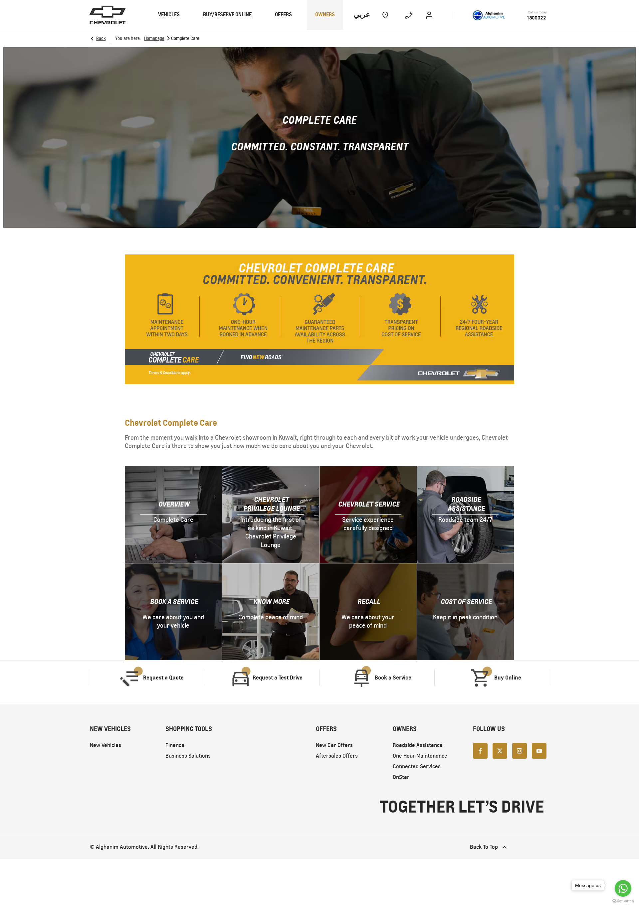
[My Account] (429, 15)
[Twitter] (500, 750)
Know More (271, 601)
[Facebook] (480, 750)
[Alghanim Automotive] (510, 15)
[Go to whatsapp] (623, 888)
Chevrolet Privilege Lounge (271, 504)
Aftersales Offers (337, 755)
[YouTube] (539, 750)
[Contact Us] (409, 15)
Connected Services (417, 766)
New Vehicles (105, 745)
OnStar (401, 777)
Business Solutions (188, 755)
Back (101, 38)
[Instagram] (519, 750)
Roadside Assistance (466, 504)
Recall (368, 601)
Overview (174, 504)
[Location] (385, 15)
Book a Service (174, 601)
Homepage (154, 38)
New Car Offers (334, 745)
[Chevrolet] (107, 15)
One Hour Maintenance (420, 755)
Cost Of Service (466, 601)
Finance (174, 745)
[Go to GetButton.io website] (623, 901)
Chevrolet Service (369, 504)
